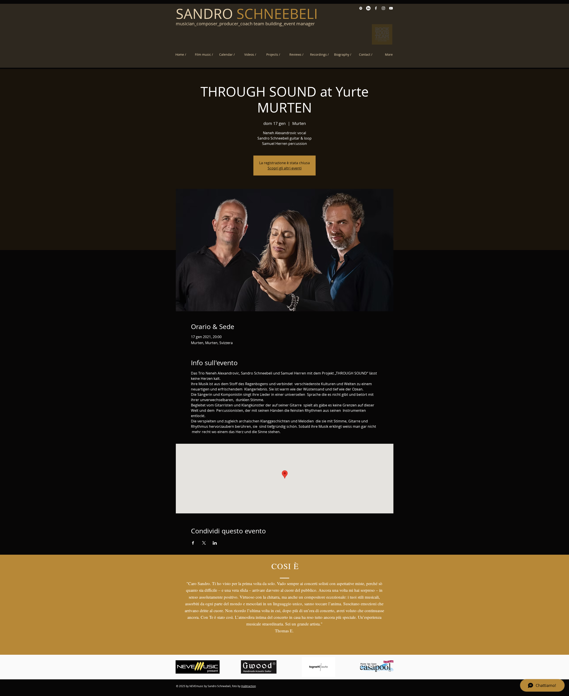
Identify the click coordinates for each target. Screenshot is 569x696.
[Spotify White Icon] (361, 8)
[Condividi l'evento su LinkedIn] (215, 543)
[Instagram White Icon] (383, 8)
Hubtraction (248, 686)
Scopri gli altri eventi (285, 168)
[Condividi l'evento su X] (204, 543)
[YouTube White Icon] (391, 8)
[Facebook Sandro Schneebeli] (376, 8)
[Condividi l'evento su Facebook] (193, 543)
